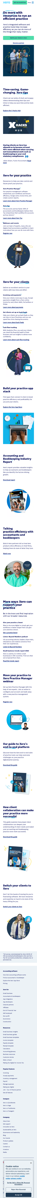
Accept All (18, 1195)
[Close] (31, 1163)
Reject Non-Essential (18, 1189)
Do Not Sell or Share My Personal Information (18, 1183)
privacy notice (16, 1178)
